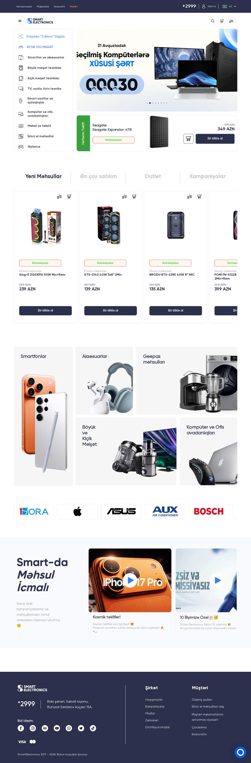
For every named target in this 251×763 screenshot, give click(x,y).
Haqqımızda (153, 699)
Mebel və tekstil (39, 126)
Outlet (74, 7)
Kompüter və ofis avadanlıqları (40, 114)
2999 (189, 6)
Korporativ (59, 7)
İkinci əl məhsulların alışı (208, 706)
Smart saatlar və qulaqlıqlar (40, 100)
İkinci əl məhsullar (41, 136)
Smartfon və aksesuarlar (46, 57)
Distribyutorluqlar (157, 727)
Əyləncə (34, 146)
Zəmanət (151, 720)
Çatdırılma (199, 727)
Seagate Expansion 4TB (112, 130)
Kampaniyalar (24, 7)
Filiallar (150, 713)
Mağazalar (43, 7)
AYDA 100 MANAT (40, 47)
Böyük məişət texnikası (44, 68)
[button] (147, 103)
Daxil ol (212, 6)
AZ (230, 6)
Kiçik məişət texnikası (43, 78)
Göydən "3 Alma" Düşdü (45, 36)
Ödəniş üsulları (202, 699)
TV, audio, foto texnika (44, 88)
